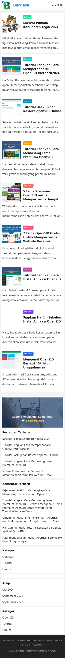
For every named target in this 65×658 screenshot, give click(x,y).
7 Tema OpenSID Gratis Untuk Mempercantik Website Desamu (41, 237)
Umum (27, 17)
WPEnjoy (52, 650)
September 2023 (12, 596)
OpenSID (28, 185)
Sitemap (26, 644)
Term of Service (35, 640)
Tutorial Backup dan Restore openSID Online (42, 109)
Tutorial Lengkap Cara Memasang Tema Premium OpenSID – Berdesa (27, 502)
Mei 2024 (8, 589)
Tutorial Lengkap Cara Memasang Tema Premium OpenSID (41, 153)
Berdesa (21, 5)
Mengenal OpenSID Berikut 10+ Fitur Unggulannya (38, 363)
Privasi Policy (54, 640)
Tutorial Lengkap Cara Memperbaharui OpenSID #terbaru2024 (41, 69)
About (6, 640)
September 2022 (12, 602)
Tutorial (27, 59)
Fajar (5, 490)
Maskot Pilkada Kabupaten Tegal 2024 (40, 25)
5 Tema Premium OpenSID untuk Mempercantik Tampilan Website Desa (42, 197)
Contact (38, 644)
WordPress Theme (35, 650)
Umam (6, 517)
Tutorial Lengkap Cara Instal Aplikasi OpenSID (42, 277)
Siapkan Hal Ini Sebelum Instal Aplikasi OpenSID (42, 319)
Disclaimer (18, 640)
